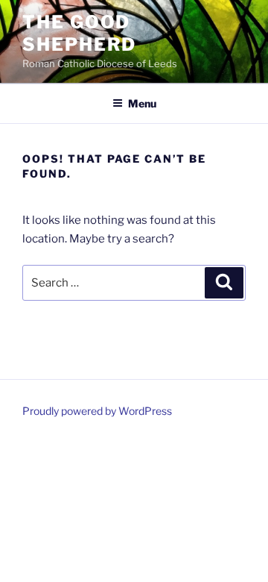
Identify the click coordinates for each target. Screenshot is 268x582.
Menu (142, 103)
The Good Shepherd (79, 33)
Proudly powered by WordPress (97, 410)
